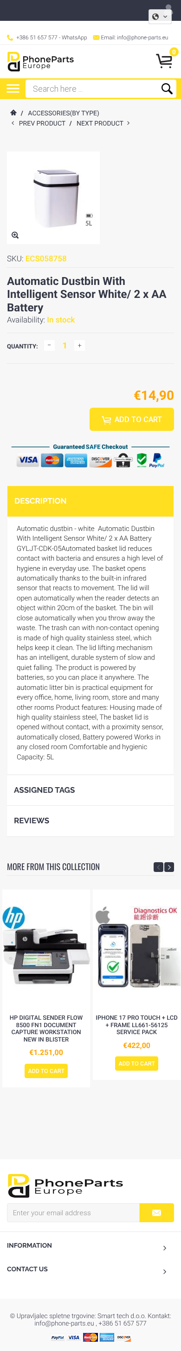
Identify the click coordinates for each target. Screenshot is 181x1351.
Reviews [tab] (31, 820)
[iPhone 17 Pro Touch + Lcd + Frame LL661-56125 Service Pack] (137, 950)
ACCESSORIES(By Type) (63, 113)
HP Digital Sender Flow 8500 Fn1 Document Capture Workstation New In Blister (46, 1029)
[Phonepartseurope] (65, 1185)
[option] (46, 988)
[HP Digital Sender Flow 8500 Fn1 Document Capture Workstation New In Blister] (46, 950)
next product (102, 123)
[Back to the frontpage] (13, 113)
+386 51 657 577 (37, 37)
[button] (160, 16)
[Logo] (40, 61)
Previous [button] (158, 867)
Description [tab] (40, 500)
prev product (44, 123)
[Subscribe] (156, 1212)
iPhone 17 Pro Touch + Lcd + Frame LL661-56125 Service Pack (137, 1025)
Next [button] (169, 867)
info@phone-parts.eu (142, 37)
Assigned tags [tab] (44, 790)
